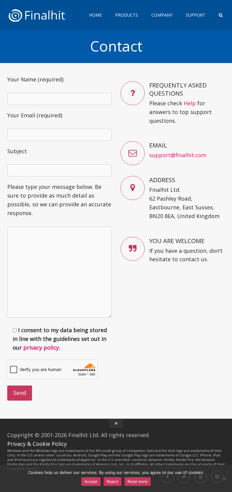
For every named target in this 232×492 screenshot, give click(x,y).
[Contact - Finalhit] (41, 15)
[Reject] (224, 478)
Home (95, 15)
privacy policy (41, 347)
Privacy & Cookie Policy (37, 443)
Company (161, 15)
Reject (112, 481)
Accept (91, 481)
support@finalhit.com (177, 155)
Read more (137, 481)
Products (126, 15)
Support (195, 15)
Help (190, 103)
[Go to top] (116, 423)
